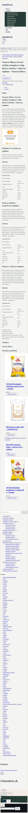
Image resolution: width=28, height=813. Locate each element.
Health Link (6, 651)
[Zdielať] (8, 793)
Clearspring (6, 616)
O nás (2, 772)
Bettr (4, 595)
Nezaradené (5, 58)
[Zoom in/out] (2, 793)
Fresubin (5, 640)
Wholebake (5, 746)
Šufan (4, 734)
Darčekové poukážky (10, 802)
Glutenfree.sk (4, 48)
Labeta (4, 662)
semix (4, 725)
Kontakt (8, 31)
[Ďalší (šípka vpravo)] (5, 795)
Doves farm (5, 628)
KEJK (4, 656)
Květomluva (6, 660)
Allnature (5, 580)
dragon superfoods (7, 630)
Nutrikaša (5, 700)
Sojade (4, 732)
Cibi (4, 614)
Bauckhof (5, 593)
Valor (4, 739)
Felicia (4, 637)
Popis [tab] (6, 87)
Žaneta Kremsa (6, 752)
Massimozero (6, 674)
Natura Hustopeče (7, 688)
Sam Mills (5, 718)
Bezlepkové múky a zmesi (11, 18)
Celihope (5, 607)
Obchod (10, 48)
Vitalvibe (5, 744)
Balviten (5, 589)
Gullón (4, 647)
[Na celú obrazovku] (5, 793)
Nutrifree (5, 699)
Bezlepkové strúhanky (11, 23)
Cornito (5, 618)
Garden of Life (6, 644)
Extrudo (5, 635)
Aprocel (5, 586)
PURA (4, 713)
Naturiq (5, 692)
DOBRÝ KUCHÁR (7, 626)
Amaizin (5, 582)
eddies (4, 633)
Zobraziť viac (6, 78)
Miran (4, 677)
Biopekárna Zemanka (8, 600)
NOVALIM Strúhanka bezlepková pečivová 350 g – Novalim (15, 386)
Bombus (5, 605)
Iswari (4, 653)
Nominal (5, 695)
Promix (4, 711)
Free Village (6, 639)
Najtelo (5, 683)
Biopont (5, 602)
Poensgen (5, 706)
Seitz (4, 723)
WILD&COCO (6, 748)
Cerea (4, 612)
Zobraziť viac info (12, 394)
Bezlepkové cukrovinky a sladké (12, 14)
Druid (4, 632)
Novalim (5, 697)
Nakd (4, 684)
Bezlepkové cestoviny (10, 16)
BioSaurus (5, 603)
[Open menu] (3, 43)
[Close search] (3, 805)
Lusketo (5, 670)
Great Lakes (6, 646)
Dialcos (5, 623)
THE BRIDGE (6, 736)
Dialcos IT (5, 625)
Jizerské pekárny (7, 655)
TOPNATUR (6, 737)
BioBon (5, 598)
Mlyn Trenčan (6, 679)
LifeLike (5, 669)
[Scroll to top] (2, 791)
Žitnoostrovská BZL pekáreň (9, 577)
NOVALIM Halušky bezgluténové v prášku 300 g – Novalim (15, 490)
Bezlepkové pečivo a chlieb (11, 20)
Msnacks (5, 681)
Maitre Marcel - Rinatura (9, 672)
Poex (4, 707)
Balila (4, 588)
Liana (4, 665)
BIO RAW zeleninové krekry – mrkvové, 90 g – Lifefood (14, 447)
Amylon (5, 584)
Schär (4, 720)
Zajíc (4, 750)
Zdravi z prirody (7, 753)
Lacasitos (5, 663)
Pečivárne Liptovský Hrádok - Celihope (12, 704)
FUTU (4, 642)
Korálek (5, 658)
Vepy (4, 741)
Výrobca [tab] (7, 89)
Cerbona (5, 611)
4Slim (4, 579)
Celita (4, 609)
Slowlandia (5, 729)
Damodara (5, 621)
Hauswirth (5, 649)
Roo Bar (5, 716)
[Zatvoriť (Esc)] (11, 793)
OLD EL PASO (6, 702)
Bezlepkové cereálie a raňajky (12, 12)
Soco (4, 730)
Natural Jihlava (9, 84)
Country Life (6, 619)
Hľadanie (24, 512)
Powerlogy (5, 709)
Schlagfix (5, 721)
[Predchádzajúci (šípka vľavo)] (2, 795)
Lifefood (5, 667)
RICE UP (5, 714)
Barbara (5, 591)
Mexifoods (5, 676)
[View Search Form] (4, 40)
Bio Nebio (5, 596)
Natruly (5, 686)
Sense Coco (5, 727)
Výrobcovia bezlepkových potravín (9, 770)
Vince (4, 743)
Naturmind (5, 693)
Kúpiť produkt (11, 434)
